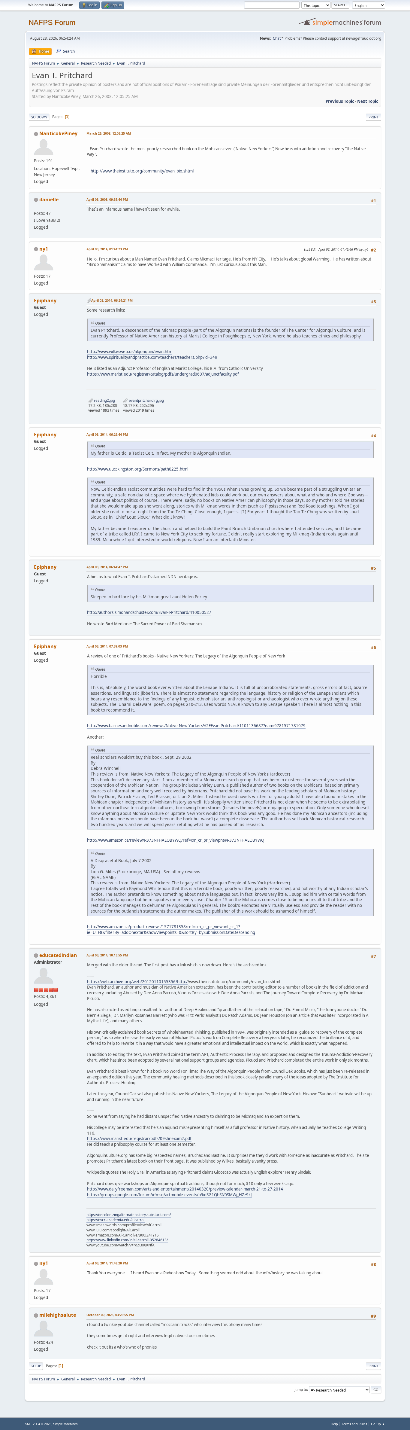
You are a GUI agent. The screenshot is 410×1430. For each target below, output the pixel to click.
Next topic (367, 101)
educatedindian (58, 955)
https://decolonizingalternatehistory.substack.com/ (128, 1214)
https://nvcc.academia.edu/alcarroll (115, 1219)
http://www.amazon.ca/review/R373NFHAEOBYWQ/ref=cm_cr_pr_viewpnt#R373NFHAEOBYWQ (175, 840)
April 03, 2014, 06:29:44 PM (107, 434)
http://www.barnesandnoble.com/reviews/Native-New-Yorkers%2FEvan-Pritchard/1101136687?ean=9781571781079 (196, 725)
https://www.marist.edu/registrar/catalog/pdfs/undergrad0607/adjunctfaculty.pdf (163, 374)
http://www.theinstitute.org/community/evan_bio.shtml (142, 171)
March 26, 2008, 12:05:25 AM (108, 133)
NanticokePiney (58, 133)
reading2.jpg (104, 400)
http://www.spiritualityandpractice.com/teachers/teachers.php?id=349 (152, 357)
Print (373, 117)
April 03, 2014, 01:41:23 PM (107, 249)
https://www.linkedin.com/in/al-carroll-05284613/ (127, 1239)
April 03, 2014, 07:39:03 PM (107, 646)
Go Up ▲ (378, 1424)
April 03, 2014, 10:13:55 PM (107, 955)
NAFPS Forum (52, 22)
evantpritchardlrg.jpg (146, 400)
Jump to (300, 1389)
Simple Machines (65, 1424)
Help (334, 1424)
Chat (277, 38)
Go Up (36, 1366)
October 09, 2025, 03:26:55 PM (110, 1315)
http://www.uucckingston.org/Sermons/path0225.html (137, 469)
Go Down (39, 117)
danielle (49, 199)
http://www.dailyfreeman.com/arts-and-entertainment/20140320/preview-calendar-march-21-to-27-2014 (185, 1189)
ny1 (43, 248)
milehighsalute (57, 1315)
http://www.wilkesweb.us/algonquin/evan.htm (129, 351)
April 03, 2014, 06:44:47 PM (107, 567)
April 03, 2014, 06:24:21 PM (112, 300)
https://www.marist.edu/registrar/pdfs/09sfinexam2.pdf (139, 1138)
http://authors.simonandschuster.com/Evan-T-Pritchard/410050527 (149, 612)
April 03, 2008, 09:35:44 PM (107, 199)
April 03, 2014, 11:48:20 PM (107, 1263)
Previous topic (340, 101)
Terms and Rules (354, 1424)
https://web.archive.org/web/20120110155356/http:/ (137, 981)
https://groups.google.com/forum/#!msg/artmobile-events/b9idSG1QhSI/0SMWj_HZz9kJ (169, 1194)
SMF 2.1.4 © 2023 (38, 1424)
